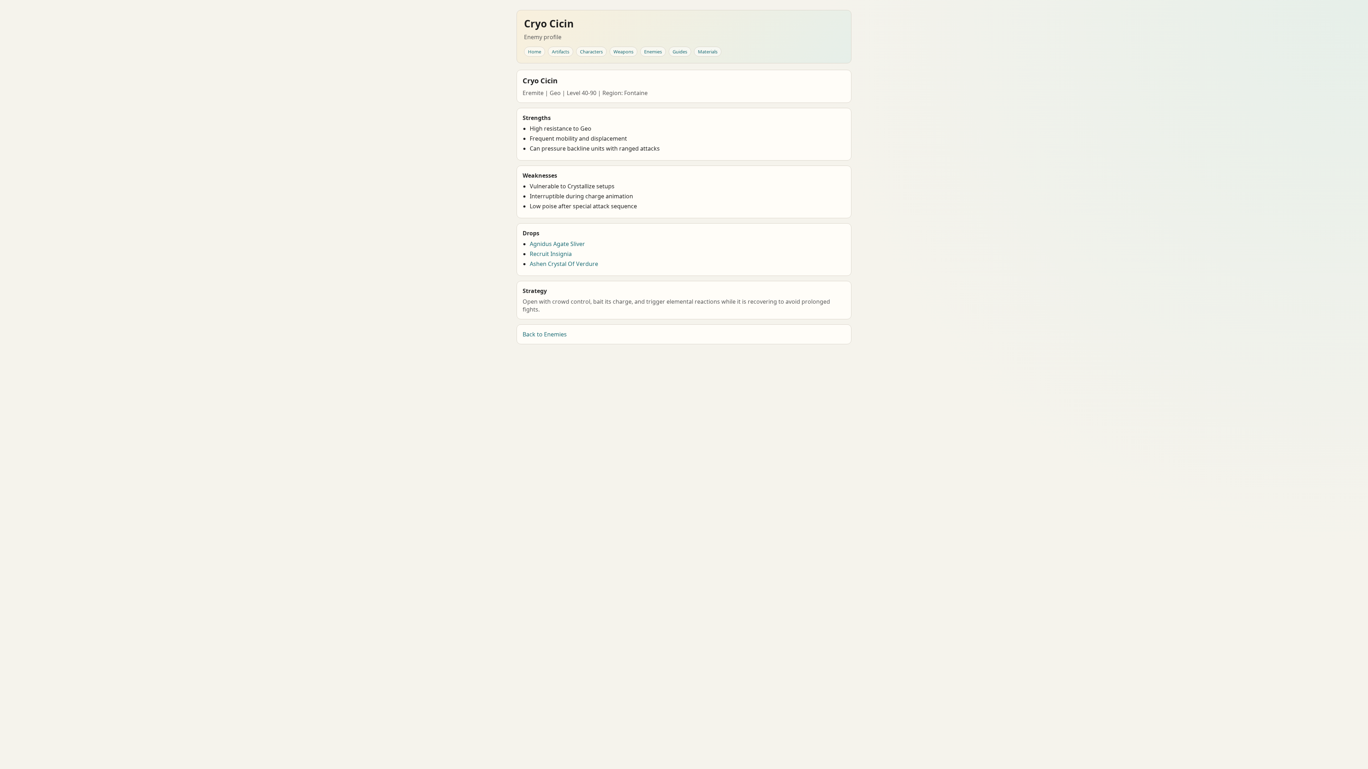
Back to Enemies (545, 334)
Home (534, 51)
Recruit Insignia (551, 254)
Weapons (623, 51)
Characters (591, 51)
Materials (707, 51)
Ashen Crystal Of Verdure (564, 264)
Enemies (653, 51)
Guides (680, 51)
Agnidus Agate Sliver (557, 244)
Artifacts (560, 51)
